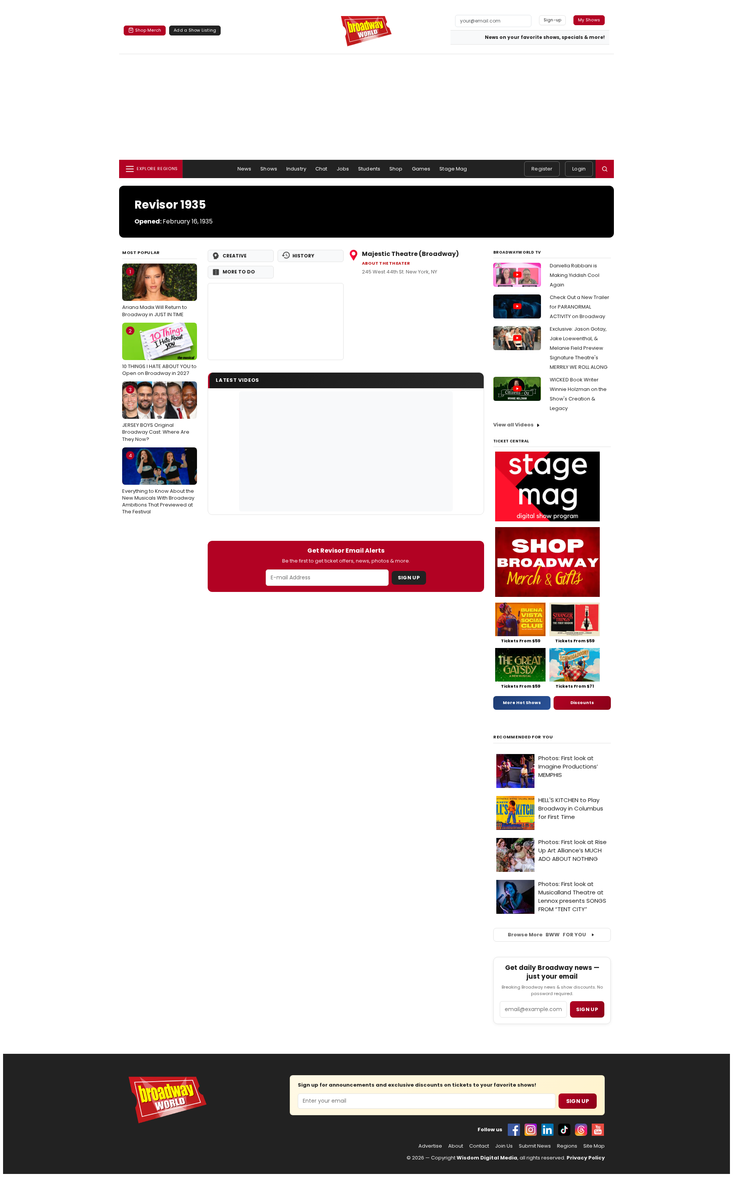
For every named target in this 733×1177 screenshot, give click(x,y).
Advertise (430, 1146)
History (303, 255)
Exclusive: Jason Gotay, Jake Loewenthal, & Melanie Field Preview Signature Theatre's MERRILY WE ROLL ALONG (578, 348)
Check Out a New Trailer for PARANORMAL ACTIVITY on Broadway (579, 307)
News (244, 168)
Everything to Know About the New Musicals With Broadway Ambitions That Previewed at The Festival (158, 484)
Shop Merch (148, 30)
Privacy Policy (586, 1157)
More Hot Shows (522, 702)
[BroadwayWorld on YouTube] (598, 1130)
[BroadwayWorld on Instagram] (531, 1130)
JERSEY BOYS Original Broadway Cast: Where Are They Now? (155, 414)
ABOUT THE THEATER (386, 263)
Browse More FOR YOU (547, 934)
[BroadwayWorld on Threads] (581, 1130)
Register (541, 168)
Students (369, 168)
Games (421, 168)
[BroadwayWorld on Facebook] (514, 1130)
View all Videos (513, 424)
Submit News (535, 1146)
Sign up (587, 1009)
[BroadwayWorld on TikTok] (564, 1130)
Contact (479, 1146)
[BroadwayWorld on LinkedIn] (547, 1130)
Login (579, 168)
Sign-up (553, 20)
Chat (321, 168)
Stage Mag (453, 168)
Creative (235, 255)
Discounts (582, 702)
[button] (605, 169)
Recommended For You (523, 737)
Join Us (504, 1146)
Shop (396, 168)
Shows (268, 168)
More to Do (239, 272)
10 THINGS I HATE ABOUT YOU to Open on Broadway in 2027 (159, 352)
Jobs (343, 168)
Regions (567, 1146)
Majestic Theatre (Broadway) (410, 253)
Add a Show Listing (195, 30)
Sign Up (409, 577)
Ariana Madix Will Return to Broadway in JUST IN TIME (154, 293)
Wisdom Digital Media (487, 1157)
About (455, 1146)
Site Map (594, 1146)
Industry (296, 168)
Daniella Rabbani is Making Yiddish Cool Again (574, 275)
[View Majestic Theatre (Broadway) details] (275, 321)
